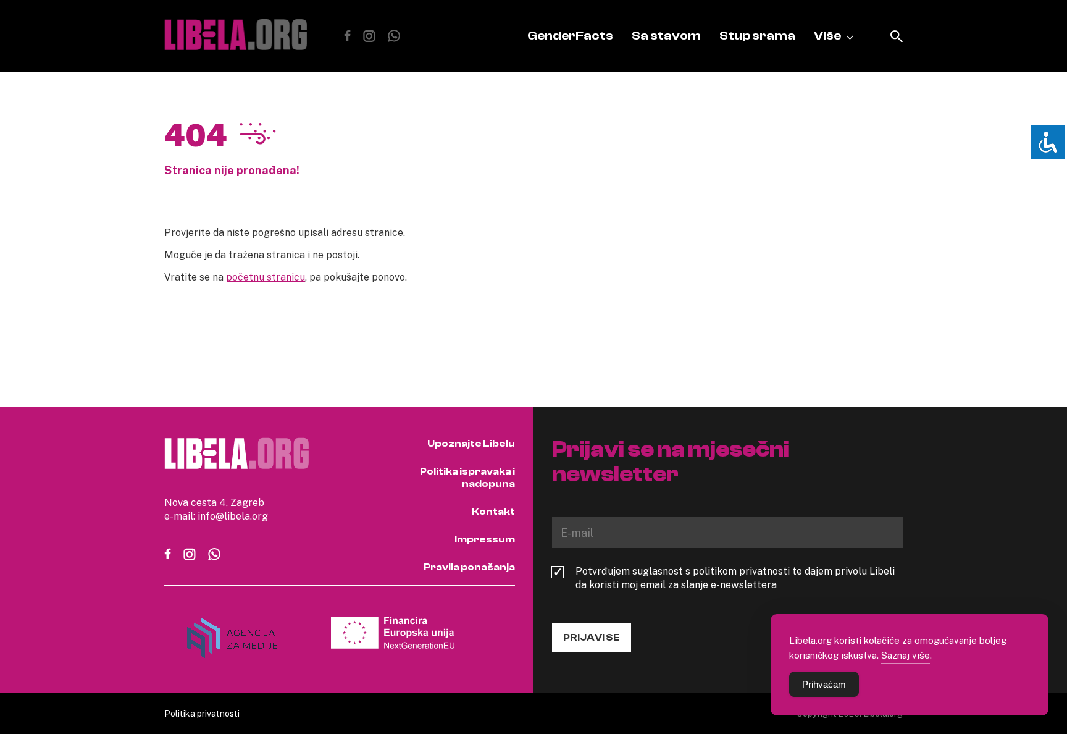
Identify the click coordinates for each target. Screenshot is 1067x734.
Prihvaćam (824, 684)
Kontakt (493, 511)
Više (827, 35)
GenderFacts (570, 35)
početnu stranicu (265, 277)
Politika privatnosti (202, 713)
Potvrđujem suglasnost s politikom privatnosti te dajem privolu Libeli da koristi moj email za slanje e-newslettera (735, 578)
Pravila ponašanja (469, 567)
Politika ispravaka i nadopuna (467, 477)
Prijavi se (591, 637)
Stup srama (757, 35)
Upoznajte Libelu (471, 443)
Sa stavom (666, 35)
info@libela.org (233, 516)
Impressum (484, 539)
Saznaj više (905, 654)
